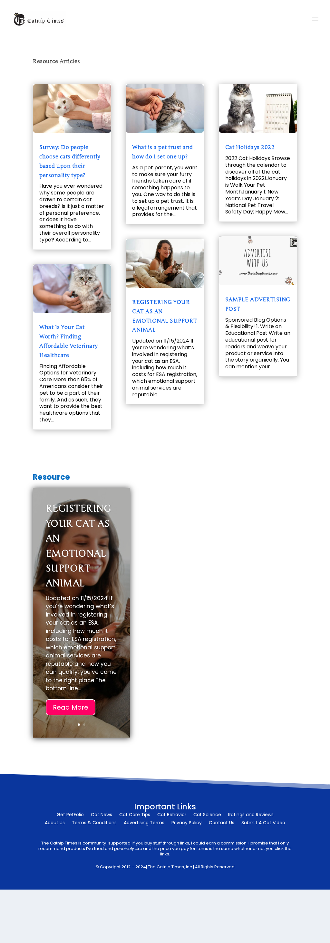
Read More (70, 707)
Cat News (101, 815)
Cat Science (207, 815)
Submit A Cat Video (263, 823)
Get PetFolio (70, 815)
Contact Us (221, 823)
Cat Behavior (171, 815)
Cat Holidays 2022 (250, 147)
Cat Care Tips (134, 815)
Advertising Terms (144, 823)
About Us (55, 823)
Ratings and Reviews (251, 815)
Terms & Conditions (94, 823)
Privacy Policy (186, 823)
